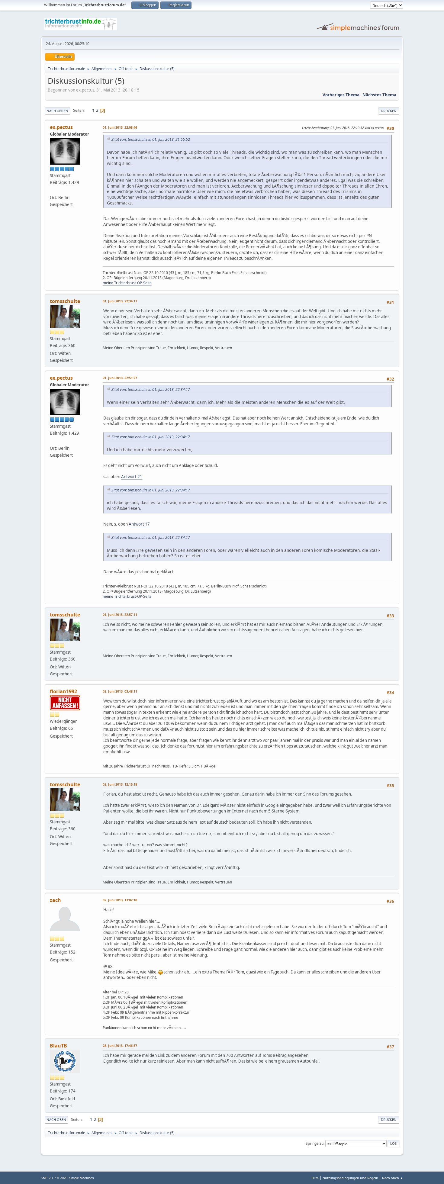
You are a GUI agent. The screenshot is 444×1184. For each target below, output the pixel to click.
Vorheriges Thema (341, 95)
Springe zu (314, 1143)
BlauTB (58, 1045)
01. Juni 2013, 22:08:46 (120, 127)
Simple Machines (81, 1178)
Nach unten (57, 110)
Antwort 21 (131, 476)
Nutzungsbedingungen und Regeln (350, 1178)
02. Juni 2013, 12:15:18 (120, 784)
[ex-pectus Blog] (52, 190)
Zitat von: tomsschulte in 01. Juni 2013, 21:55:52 (150, 139)
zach (55, 900)
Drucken (389, 110)
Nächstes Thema (379, 95)
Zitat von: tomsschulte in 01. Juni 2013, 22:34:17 (150, 389)
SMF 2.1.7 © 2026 (54, 1178)
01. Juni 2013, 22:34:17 (120, 301)
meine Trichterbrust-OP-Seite (127, 282)
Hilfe (315, 1178)
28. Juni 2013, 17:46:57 (120, 1045)
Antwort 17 (139, 524)
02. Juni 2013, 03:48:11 (120, 691)
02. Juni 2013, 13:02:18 (120, 900)
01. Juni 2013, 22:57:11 (120, 614)
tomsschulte (65, 301)
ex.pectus (61, 127)
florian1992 (63, 691)
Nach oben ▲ (392, 1178)
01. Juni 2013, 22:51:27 (120, 377)
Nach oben (56, 1119)
